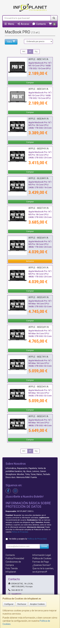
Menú (10, 23)
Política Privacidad (15, 558)
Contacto (40, 23)
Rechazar (21, 604)
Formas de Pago (40, 561)
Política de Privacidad (20, 532)
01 (30, 51)
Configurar (8, 604)
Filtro (9, 42)
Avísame (30, 261)
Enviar (44, 546)
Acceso (24, 23)
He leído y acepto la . (28, 539)
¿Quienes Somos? (41, 565)
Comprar (30, 83)
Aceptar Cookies (37, 604)
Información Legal (41, 555)
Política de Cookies (41, 558)
